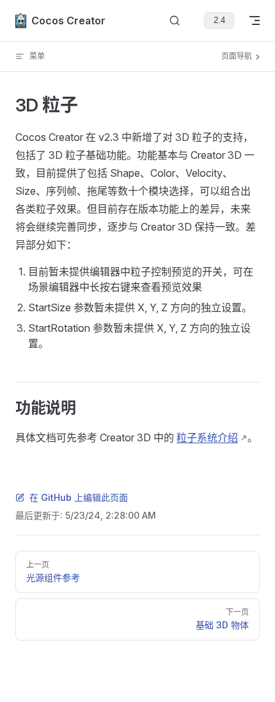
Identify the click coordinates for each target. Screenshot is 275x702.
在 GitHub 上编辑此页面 (78, 497)
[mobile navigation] (254, 20)
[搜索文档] (174, 20)
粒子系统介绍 (207, 437)
